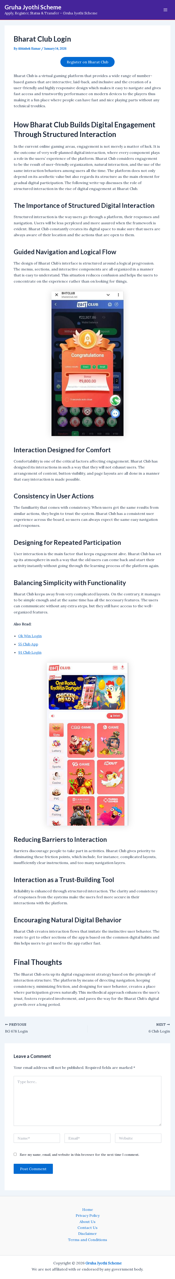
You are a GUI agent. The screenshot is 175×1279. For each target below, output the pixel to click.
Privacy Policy (88, 1215)
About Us (87, 1221)
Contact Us (87, 1227)
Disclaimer (87, 1233)
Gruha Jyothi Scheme (33, 7)
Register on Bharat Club (87, 62)
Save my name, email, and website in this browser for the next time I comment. (79, 1155)
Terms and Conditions (87, 1239)
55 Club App (28, 644)
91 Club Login (29, 652)
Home (87, 1209)
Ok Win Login (30, 636)
